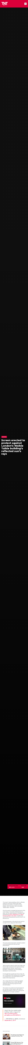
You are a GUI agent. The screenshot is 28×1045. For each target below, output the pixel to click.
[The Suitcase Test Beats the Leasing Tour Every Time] (6, 1036)
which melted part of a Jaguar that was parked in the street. (13, 915)
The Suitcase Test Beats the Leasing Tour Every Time (17, 1035)
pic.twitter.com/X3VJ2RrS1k (12, 1015)
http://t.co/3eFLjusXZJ (10, 1013)
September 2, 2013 (10, 1020)
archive (4, 436)
